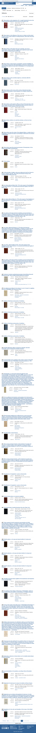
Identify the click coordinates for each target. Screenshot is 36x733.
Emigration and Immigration (19, 28)
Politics (16, 282)
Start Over (4, 8)
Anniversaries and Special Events (20, 194)
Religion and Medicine (18, 368)
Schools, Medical (18, 514)
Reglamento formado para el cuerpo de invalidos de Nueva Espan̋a (18, 683)
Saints (16, 354)
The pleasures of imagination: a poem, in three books (15, 474)
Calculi (16, 55)
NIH (16, 731)
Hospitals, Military (18, 455)
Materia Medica (17, 425)
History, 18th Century (18, 29)
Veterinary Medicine (18, 126)
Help (26, 5)
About (22, 5)
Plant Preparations (18, 116)
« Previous (3, 16)
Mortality (16, 72)
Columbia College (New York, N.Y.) (20, 517)
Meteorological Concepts (19, 43)
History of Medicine (17, 237)
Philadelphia (17, 143)
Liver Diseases (17, 634)
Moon (16, 41)
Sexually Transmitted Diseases (20, 501)
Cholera (16, 166)
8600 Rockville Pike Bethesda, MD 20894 (13, 728)
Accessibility (29, 727)
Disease (16, 42)
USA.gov (21, 731)
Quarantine (16, 599)
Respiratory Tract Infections (19, 58)
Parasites (16, 663)
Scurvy (16, 56)
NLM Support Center (30, 726)
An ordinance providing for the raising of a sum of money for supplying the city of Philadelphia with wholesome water (18, 289)
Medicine (16, 268)
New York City (17, 516)
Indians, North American (18, 239)
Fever (16, 59)
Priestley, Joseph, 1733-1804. (20, 31)
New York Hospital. (18, 518)
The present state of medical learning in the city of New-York (17, 507)
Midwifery (16, 306)
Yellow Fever (17, 141)
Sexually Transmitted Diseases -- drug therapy (22, 651)
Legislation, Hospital (18, 515)
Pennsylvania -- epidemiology (20, 617)
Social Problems (17, 666)
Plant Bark (16, 115)
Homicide (16, 195)
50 (31, 16)
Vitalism (16, 179)
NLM (14, 731)
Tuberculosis (17, 57)
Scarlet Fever (17, 84)
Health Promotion (18, 479)
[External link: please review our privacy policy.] (2, 728)
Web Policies (21, 726)
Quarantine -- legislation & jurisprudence (20, 390)
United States (17, 30)
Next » (13, 16)
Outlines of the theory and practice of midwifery (14, 301)
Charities (16, 180)
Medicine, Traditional (17, 238)
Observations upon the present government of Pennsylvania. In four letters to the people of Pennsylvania (17, 148)
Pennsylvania (17, 157)
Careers (28, 728)
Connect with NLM (5, 726)
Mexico (16, 283)
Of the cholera (7, 161)
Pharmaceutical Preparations (19, 427)
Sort (25, 16)
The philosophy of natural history (11, 432)
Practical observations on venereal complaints (14, 496)
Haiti (15, 127)
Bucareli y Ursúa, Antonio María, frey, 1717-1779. (23, 284)
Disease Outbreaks (18, 142)
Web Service (31, 5)
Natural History (17, 439)
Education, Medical (18, 409)
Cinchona (16, 111)
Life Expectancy (17, 71)
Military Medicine (17, 426)
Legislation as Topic (18, 156)
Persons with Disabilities (19, 688)
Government (17, 155)
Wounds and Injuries (18, 452)
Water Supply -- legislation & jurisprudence (22, 294)
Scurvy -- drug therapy (18, 652)
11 (23, 720)
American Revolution (18, 193)
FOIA (19, 727)
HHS (18, 731)
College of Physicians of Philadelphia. (21, 618)
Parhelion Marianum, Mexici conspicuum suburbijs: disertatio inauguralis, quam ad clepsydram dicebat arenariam (16, 348)
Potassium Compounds (19, 586)
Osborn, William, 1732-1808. (19, 307)
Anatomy (16, 533)
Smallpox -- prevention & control (20, 677)
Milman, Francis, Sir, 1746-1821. (20, 100)
